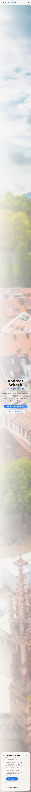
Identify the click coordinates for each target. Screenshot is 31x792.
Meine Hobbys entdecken (15, 406)
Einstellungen (14, 787)
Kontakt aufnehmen (15, 411)
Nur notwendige (12, 783)
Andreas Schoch (8, 2)
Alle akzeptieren (12, 779)
